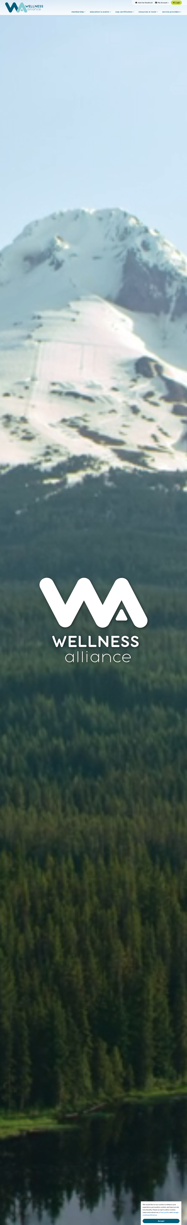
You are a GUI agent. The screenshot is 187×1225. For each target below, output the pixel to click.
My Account (163, 3)
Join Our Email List (145, 3)
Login (177, 3)
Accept (161, 1221)
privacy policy (164, 1212)
